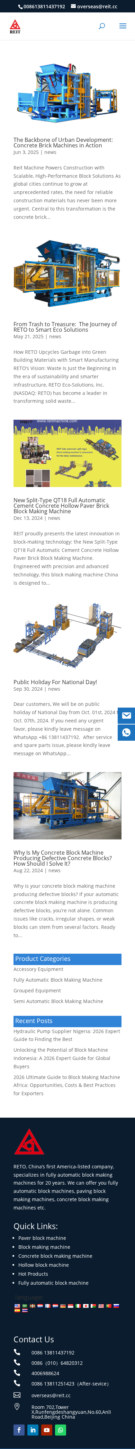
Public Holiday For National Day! (55, 682)
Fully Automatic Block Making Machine (58, 979)
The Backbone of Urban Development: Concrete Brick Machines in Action (63, 142)
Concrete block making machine (55, 1256)
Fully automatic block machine (53, 1283)
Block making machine (44, 1247)
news (50, 152)
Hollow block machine (43, 1265)
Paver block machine (42, 1238)
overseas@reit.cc (51, 1395)
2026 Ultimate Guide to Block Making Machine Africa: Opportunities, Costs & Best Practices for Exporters (67, 1085)
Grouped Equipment (37, 990)
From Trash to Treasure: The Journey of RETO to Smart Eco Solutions (65, 326)
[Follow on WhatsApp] (60, 1430)
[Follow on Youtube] (46, 1430)
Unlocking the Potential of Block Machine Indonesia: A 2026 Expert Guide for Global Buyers (62, 1058)
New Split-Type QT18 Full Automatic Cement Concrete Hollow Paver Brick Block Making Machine (61, 505)
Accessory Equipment (38, 969)
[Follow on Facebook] (19, 1430)
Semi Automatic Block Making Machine (58, 1001)
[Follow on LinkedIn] (32, 1430)
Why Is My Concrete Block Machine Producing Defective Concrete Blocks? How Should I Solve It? (63, 858)
